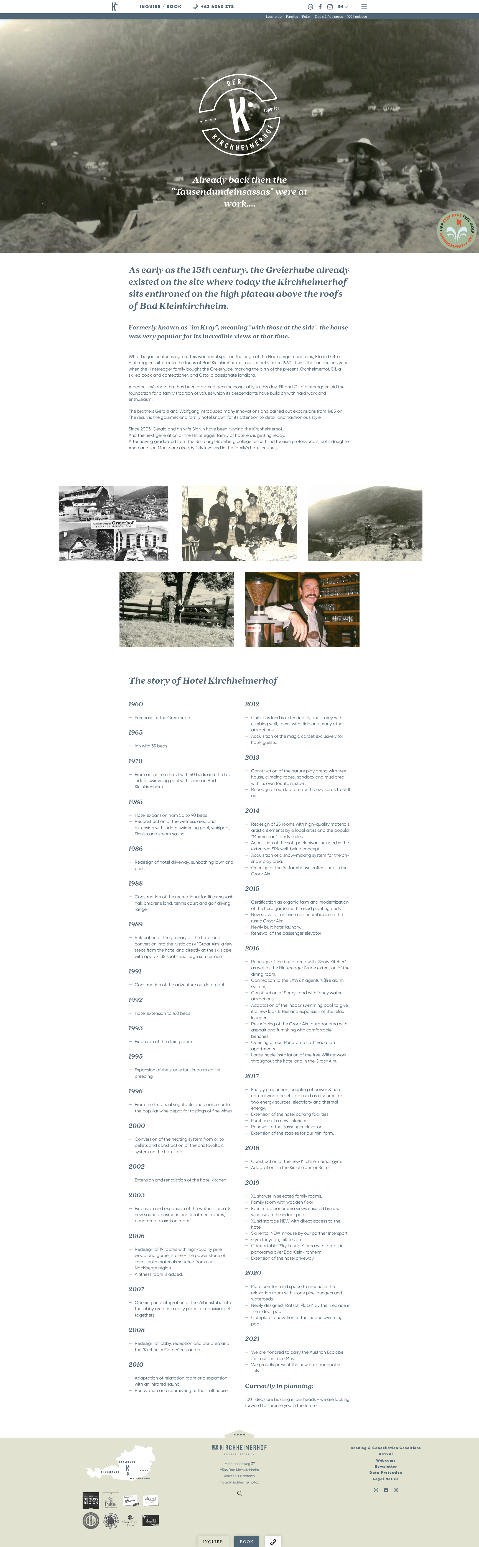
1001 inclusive (357, 17)
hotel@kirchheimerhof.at (239, 1482)
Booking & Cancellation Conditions (386, 1447)
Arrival (386, 1454)
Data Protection (386, 1472)
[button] (343, 7)
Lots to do (274, 17)
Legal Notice (386, 1479)
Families (292, 17)
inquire (150, 6)
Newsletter (386, 1466)
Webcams (386, 1460)
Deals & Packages (329, 17)
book (174, 6)
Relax (306, 17)
